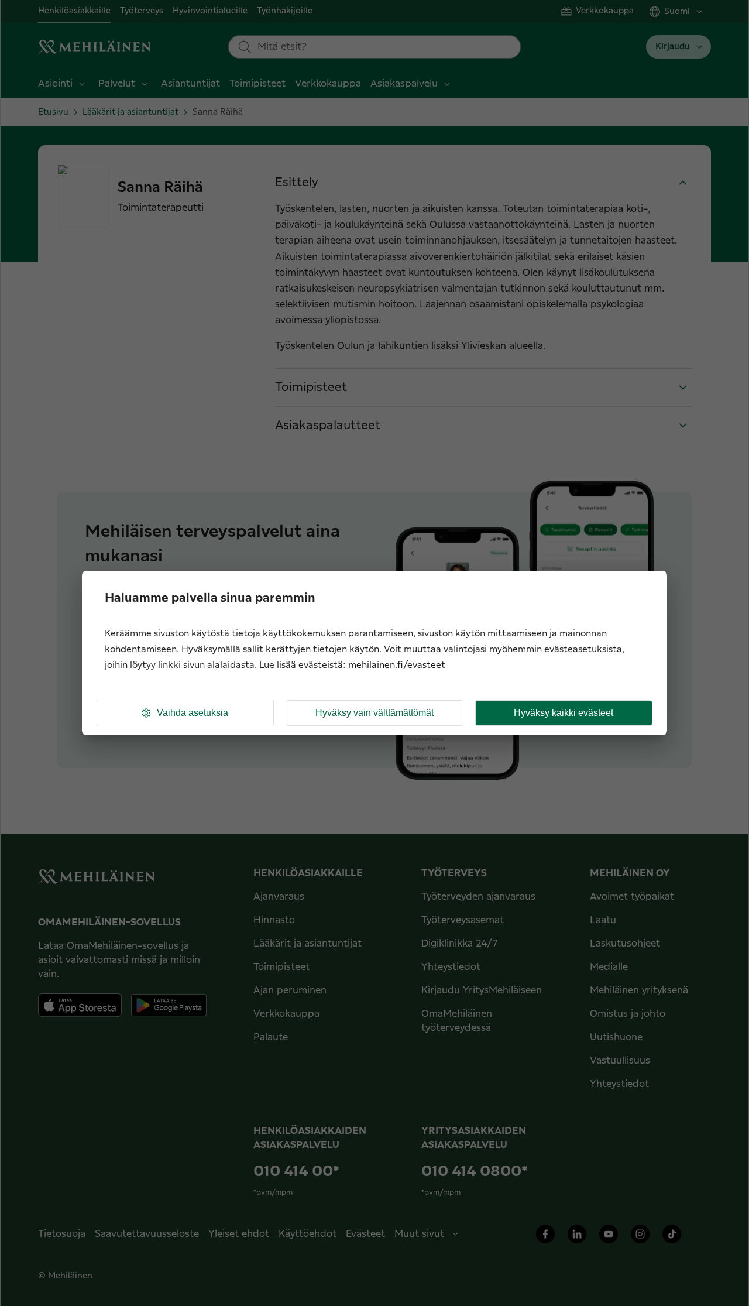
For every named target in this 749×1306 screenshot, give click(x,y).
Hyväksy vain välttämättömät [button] (374, 713)
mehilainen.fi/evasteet (396, 665)
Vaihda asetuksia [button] (192, 713)
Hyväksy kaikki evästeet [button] (563, 713)
